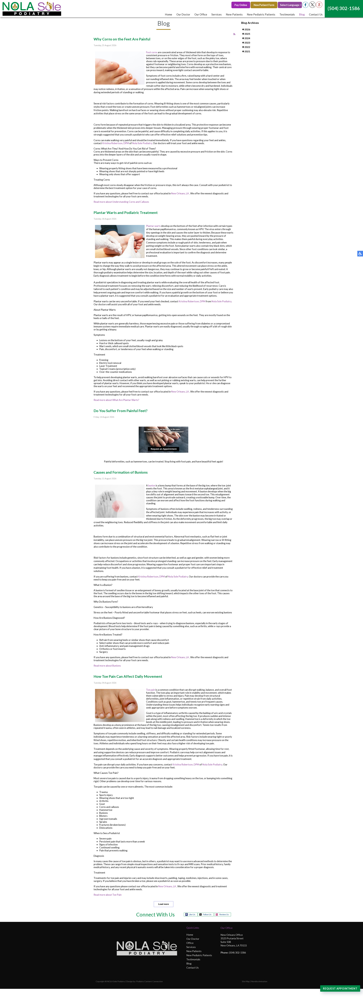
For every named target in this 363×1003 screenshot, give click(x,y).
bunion (151, 485)
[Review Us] (319, 7)
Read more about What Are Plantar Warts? (116, 399)
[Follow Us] (312, 7)
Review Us (224, 914)
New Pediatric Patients (261, 14)
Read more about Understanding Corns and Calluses (121, 201)
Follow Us (207, 914)
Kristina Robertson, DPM (115, 143)
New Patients (234, 14)
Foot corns (151, 52)
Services (216, 14)
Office (190, 942)
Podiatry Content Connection (149, 981)
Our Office (200, 14)
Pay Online (241, 5)
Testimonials (287, 14)
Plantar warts (153, 225)
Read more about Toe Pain (108, 894)
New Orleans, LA (180, 193)
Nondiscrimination (259, 981)
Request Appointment (340, 988)
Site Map (246, 981)
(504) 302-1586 (344, 8)
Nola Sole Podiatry (142, 143)
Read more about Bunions (107, 665)
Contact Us (316, 14)
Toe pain (150, 689)
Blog (302, 14)
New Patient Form (264, 5)
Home (168, 14)
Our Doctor (183, 14)
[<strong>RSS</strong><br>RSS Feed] (234, 34)
